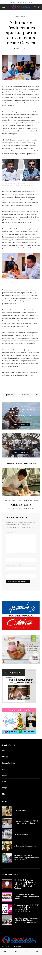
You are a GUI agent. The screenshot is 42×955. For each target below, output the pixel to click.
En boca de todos (9, 500)
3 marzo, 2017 (17, 447)
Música (5, 757)
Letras (4, 775)
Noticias (24, 16)
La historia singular (22, 834)
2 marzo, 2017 (17, 48)
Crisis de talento (21, 505)
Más (3, 794)
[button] (39, 7)
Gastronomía (27, 500)
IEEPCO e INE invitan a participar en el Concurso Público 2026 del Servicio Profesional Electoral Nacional (25, 884)
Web (7, 573)
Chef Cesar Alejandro (14, 508)
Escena (17, 16)
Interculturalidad (8, 763)
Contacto (5, 946)
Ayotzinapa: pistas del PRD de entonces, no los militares (26, 822)
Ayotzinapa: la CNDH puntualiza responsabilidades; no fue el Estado (26, 857)
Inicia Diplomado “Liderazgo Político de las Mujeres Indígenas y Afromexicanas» (26, 920)
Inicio (4, 751)
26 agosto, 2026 (29, 508)
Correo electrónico (13, 565)
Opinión (36, 500)
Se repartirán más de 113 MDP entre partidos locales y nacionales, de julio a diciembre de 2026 (26, 908)
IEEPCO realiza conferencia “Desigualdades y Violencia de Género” (26, 896)
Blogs (4, 788)
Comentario (10, 532)
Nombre (9, 557)
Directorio (17, 946)
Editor (26, 48)
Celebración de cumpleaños (25, 846)
